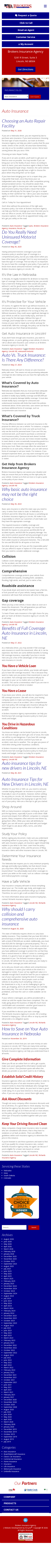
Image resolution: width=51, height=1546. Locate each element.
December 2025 (10, 1256)
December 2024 (10, 1286)
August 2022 (9, 1355)
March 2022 (8, 1367)
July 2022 (7, 1357)
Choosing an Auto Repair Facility (24, 123)
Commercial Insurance (13, 1459)
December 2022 (10, 1345)
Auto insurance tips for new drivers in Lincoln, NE (24, 765)
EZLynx (28, 1528)
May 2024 (8, 1303)
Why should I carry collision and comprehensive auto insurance (19, 916)
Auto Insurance (16, 226)
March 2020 (8, 1422)
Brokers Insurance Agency (25, 1525)
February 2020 (9, 1424)
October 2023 (9, 1320)
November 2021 (10, 1377)
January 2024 (9, 1313)
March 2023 (8, 1338)
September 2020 (10, 1407)
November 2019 (10, 1432)
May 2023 (8, 1333)
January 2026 (9, 1254)
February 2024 (9, 1311)
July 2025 (7, 1269)
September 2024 (10, 1293)
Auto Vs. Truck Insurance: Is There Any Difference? (24, 357)
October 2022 (9, 1350)
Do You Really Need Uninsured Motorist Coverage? (19, 236)
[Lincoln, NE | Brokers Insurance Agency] (18, 5)
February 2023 (9, 1340)
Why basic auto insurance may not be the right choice (24, 494)
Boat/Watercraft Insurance (14, 1454)
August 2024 (9, 1296)
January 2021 (9, 1397)
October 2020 (9, 1404)
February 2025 (9, 1281)
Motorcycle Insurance (12, 1469)
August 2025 (9, 1266)
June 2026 (8, 1241)
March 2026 (8, 1249)
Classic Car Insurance (12, 1456)
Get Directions (25, 69)
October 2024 (9, 1291)
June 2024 (8, 1301)
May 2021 (8, 1387)
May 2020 (8, 1417)
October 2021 (9, 1380)
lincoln (19, 228)
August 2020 (9, 1409)
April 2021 (8, 1390)
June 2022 (8, 1360)
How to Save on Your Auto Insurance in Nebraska (25, 1031)
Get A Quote (34, 97)
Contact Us (11, 1509)
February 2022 (9, 1370)
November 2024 (10, 1288)
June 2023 (8, 1330)
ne (24, 228)
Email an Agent (26, 30)
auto (31, 226)
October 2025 (9, 1261)
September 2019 (10, 1436)
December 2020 (10, 1399)
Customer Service (25, 37)
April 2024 (8, 1306)
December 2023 (10, 1315)
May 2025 (8, 1273)
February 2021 (9, 1394)
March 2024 (8, 1308)
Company (9, 1496)
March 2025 (8, 1278)
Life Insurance (9, 1466)
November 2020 (10, 1402)
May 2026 (8, 1244)
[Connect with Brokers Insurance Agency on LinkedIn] (25, 1520)
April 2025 (8, 1276)
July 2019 (7, 1441)
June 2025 (8, 1271)
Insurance (8, 1464)
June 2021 (8, 1385)
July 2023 (7, 1328)
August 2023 (9, 1325)
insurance (12, 228)
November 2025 (10, 1259)
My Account (26, 44)
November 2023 (10, 1318)
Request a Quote (27, 15)
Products (10, 1503)
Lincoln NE (13, 351)
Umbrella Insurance (11, 1471)
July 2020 (7, 1412)
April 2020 (8, 1419)
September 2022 (10, 1352)
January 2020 (9, 1427)
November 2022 (10, 1348)
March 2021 (8, 1392)
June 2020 (8, 1414)
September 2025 (10, 1264)
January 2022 (9, 1372)
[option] (25, 1490)
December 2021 (10, 1375)
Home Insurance (10, 1461)
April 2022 (8, 1365)
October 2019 (9, 1434)
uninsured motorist (25, 351)
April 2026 (8, 1246)
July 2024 (7, 1298)
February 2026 (9, 1251)
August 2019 (9, 1439)
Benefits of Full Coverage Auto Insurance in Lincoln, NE (24, 633)
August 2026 (9, 1239)
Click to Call (26, 22)
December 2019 (10, 1429)
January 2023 (9, 1343)
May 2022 (8, 1362)
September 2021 (10, 1382)
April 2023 (8, 1335)
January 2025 (9, 1283)
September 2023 (10, 1323)
